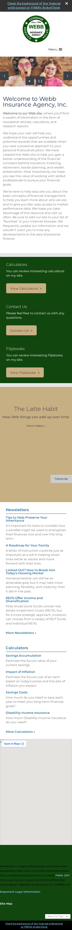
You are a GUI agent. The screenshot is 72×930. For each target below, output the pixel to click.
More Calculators (20, 732)
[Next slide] (67, 76)
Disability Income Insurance (28, 713)
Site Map (6, 903)
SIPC (67, 875)
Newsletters (17, 509)
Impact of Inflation (20, 672)
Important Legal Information (20, 891)
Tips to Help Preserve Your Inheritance (26, 519)
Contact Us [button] (19, 330)
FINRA (59, 875)
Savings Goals (16, 692)
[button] (55, 49)
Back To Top (56, 916)
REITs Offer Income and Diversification (24, 599)
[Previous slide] (4, 76)
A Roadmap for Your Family (27, 545)
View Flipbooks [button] (23, 373)
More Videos (36, 425)
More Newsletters (21, 633)
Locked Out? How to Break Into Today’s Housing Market (30, 571)
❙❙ (40, 80)
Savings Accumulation (23, 655)
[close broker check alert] (66, 3)
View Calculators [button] (24, 288)
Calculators (17, 648)
